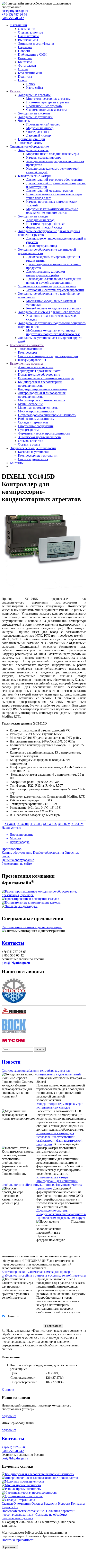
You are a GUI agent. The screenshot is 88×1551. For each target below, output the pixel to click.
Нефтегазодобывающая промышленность (47, 415)
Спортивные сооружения (35, 426)
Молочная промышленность (38, 407)
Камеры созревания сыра (43, 157)
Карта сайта (34, 87)
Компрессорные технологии (38, 455)
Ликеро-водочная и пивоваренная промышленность (41, 394)
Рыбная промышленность (36, 418)
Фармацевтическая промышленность (44, 433)
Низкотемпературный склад (45, 223)
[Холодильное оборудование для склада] (30, 898)
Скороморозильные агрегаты (46, 109)
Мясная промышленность (36, 411)
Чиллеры (24, 120)
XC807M (64, 824)
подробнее (9, 1416)
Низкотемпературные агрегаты (48, 102)
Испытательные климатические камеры (46, 378)
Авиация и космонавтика (35, 367)
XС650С (36, 824)
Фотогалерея (27, 65)
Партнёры (25, 47)
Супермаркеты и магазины (24, 1496)
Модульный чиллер (39, 128)
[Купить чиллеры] (19, 906)
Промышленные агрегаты (44, 106)
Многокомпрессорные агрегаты (48, 98)
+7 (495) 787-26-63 (14, 14)
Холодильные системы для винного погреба (49, 312)
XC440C (10, 824)
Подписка (25, 76)
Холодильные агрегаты (34, 95)
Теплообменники (30, 349)
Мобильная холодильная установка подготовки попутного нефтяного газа (53, 332)
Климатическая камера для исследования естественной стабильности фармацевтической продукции (59, 1138)
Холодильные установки (35, 117)
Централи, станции (31, 139)
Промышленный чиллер (43, 124)
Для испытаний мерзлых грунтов (49, 190)
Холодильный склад (40, 220)
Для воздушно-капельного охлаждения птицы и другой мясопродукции (53, 280)
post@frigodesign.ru (15, 10)
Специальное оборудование (29, 146)
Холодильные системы (34, 113)
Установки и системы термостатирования (47, 286)
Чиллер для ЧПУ (38, 131)
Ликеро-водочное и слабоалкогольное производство (41, 1477)
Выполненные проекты (26, 363)
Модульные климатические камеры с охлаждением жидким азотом (52, 210)
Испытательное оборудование (39, 374)
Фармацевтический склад (44, 227)
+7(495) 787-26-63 (14, 1447)
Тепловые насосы (30, 142)
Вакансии (25, 58)
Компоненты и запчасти (27, 345)
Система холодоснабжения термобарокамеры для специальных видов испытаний (41, 1072)
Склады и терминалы (33, 422)
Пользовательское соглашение (23, 1511)
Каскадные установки (33, 452)
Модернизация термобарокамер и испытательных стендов (59, 1105)
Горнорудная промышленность (39, 371)
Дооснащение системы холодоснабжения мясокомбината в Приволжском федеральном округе (61, 1214)
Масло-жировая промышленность (41, 400)
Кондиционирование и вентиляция (42, 389)
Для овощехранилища (41, 245)
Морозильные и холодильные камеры (52, 154)
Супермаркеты (28, 429)
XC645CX (50, 824)
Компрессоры (27, 352)
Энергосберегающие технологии (33, 448)
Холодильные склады (33, 216)
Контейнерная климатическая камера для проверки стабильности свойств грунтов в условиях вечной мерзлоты (44, 1273)
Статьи (23, 69)
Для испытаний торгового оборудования (54, 179)
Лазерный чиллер (38, 135)
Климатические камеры (34, 176)
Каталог (15, 91)
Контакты (25, 62)
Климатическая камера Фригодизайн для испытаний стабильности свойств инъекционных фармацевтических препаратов (42, 1183)
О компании (18, 25)
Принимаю (9, 1547)
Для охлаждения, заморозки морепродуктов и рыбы (45, 273)
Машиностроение (30, 404)
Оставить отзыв (29, 444)
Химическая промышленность (39, 437)
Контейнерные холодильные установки (53, 308)
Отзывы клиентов (30, 32)
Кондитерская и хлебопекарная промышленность (40, 383)
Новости (24, 51)
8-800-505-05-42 (13, 18)
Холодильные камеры (33, 150)
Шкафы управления (32, 360)
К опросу (8, 1389)
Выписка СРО (28, 39)
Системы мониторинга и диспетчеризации (48, 356)
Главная (7, 1503)
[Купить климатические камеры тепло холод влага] (31, 902)
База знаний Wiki (30, 73)
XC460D (23, 824)
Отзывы (37, 1503)
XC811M (77, 824)
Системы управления (33, 459)
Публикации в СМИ (32, 54)
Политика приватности (18, 1540)
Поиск (22, 80)
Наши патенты (28, 36)
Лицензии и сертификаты (36, 43)
